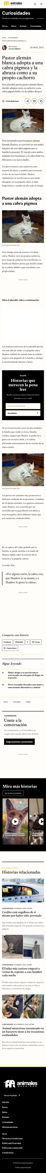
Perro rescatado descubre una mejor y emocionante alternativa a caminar (26, 686)
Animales (17, 702)
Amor (6, 702)
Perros (5, 26)
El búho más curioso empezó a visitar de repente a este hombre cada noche (22, 972)
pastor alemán (33, 141)
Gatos (13, 26)
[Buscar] (35, 4)
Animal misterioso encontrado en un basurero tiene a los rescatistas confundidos (23, 1032)
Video (28, 702)
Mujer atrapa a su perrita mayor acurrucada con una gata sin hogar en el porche (25, 675)
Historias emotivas (10, 1127)
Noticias (23, 26)
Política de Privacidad (11, 1143)
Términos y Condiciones (12, 1138)
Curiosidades (16, 13)
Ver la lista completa (13, 793)
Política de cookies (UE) (12, 1148)
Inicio (4, 38)
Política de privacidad (23, 1167)
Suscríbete (23, 413)
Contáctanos (7, 1152)
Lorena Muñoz (14, 49)
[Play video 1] (15, 821)
